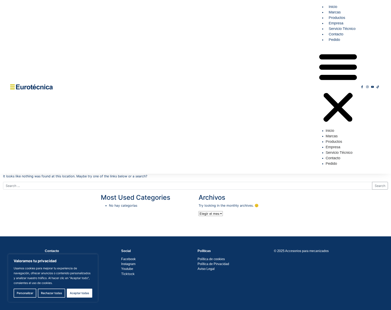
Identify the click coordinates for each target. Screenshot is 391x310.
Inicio (333, 7)
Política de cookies (211, 259)
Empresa (336, 23)
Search (380, 186)
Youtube (127, 269)
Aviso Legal (206, 269)
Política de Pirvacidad (213, 264)
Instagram (128, 264)
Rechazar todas (51, 293)
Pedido (334, 40)
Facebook (128, 259)
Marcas (335, 12)
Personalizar (25, 293)
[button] (338, 87)
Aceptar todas (79, 293)
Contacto (336, 34)
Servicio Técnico (342, 29)
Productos (337, 18)
